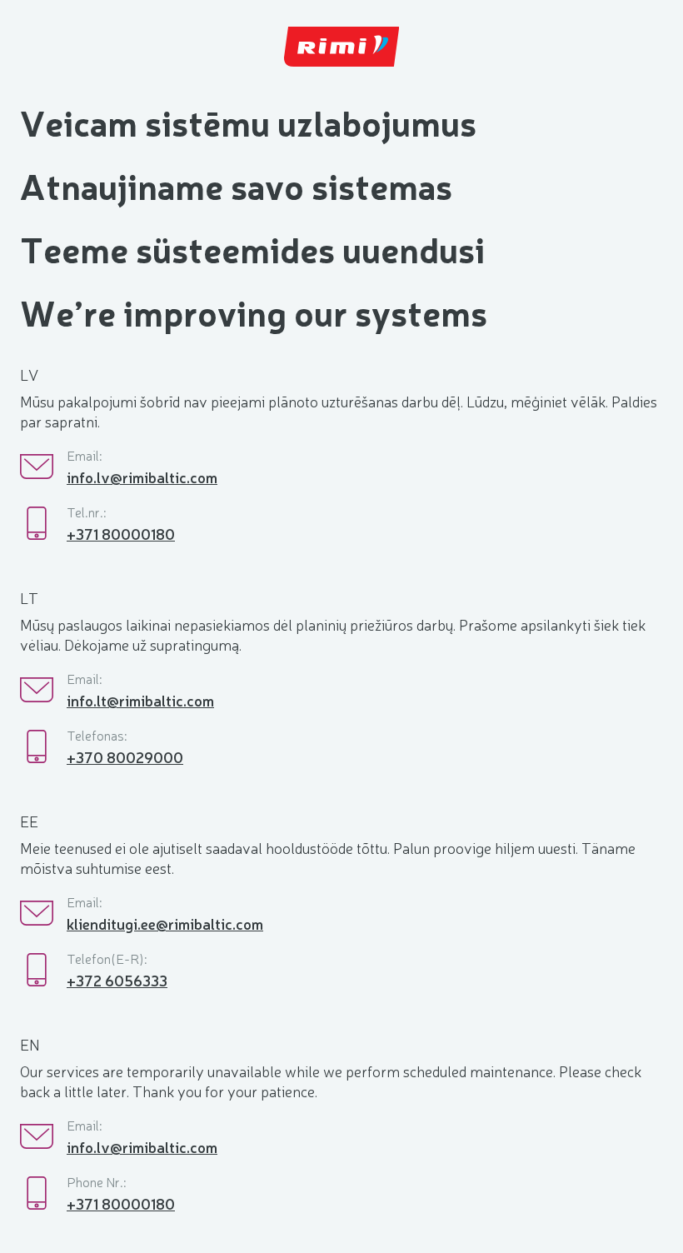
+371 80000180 (121, 533)
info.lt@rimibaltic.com (140, 700)
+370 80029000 (125, 756)
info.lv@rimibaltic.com (142, 477)
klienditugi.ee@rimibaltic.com (165, 923)
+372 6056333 (117, 980)
